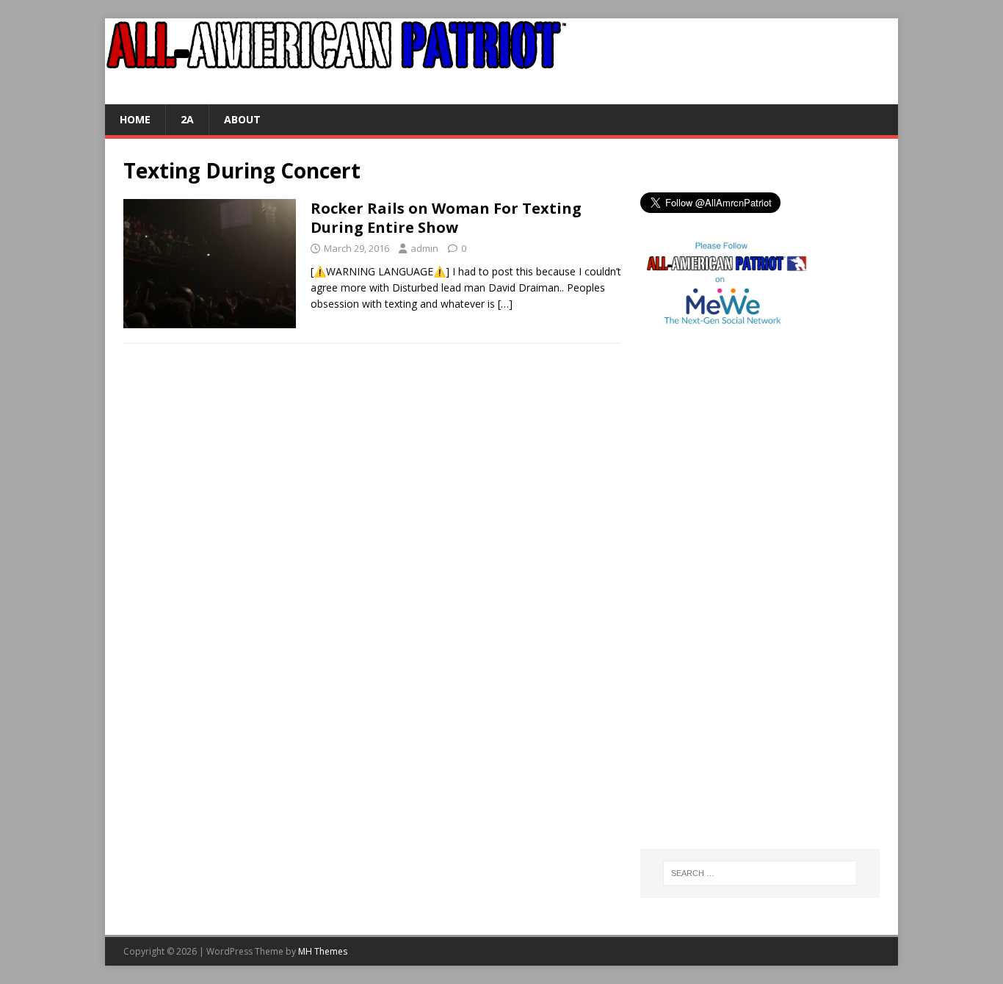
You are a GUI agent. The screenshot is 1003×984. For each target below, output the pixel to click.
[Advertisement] (699, 606)
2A (187, 119)
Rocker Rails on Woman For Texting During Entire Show (446, 217)
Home (135, 119)
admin (424, 248)
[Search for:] (760, 873)
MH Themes (322, 951)
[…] (505, 304)
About (242, 119)
